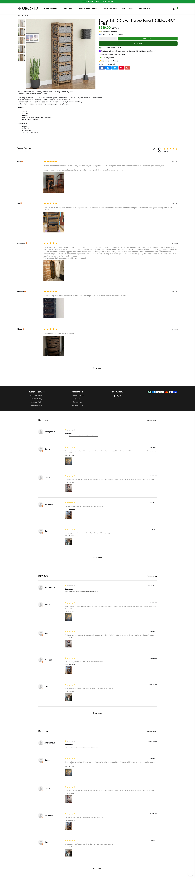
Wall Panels (71, 455)
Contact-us (77, 402)
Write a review (22, 151)
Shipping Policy (36, 402)
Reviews (77, 399)
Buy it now (138, 43)
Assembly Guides (77, 396)
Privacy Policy (36, 399)
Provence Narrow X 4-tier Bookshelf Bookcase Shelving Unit (83, 436)
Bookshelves (72, 509)
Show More (97, 368)
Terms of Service (36, 396)
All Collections (77, 405)
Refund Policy (36, 405)
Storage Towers (26, 15)
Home (18, 15)
